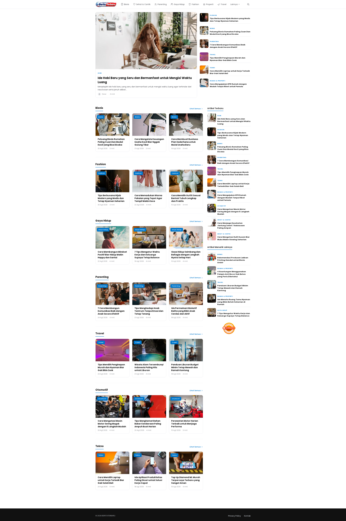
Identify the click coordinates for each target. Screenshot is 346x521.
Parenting (214, 42)
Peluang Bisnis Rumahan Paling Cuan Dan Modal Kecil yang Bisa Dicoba (230, 32)
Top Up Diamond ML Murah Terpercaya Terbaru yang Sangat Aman (185, 480)
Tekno (212, 68)
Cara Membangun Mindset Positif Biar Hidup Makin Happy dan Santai (112, 254)
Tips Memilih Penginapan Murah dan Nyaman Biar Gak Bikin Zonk (227, 59)
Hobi (100, 73)
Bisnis (212, 28)
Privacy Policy (234, 516)
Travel (212, 55)
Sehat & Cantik (223, 220)
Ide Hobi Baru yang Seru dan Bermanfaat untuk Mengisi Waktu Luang (145, 80)
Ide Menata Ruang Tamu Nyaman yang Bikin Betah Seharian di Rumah (233, 302)
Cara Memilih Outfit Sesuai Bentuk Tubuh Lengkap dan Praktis (185, 198)
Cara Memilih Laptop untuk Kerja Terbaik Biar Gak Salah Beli (230, 72)
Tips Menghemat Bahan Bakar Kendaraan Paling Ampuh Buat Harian (147, 423)
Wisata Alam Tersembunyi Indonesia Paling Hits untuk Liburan (148, 367)
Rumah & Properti (217, 81)
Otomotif (102, 399)
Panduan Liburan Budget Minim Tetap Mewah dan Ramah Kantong (185, 367)
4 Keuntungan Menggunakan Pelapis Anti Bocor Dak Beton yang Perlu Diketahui (231, 274)
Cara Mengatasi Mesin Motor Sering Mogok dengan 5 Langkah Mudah (112, 423)
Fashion (213, 15)
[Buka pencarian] (248, 4)
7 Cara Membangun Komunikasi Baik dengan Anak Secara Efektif (227, 45)
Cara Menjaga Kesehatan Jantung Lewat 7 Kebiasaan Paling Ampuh (231, 225)
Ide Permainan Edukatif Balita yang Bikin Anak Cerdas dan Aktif (184, 311)
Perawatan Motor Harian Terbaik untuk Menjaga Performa (184, 423)
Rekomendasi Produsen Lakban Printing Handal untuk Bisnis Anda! (232, 260)
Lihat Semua (195, 108)
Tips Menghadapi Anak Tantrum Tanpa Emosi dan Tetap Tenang (148, 311)
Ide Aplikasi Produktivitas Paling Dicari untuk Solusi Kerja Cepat (148, 480)
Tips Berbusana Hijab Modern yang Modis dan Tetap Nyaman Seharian (230, 19)
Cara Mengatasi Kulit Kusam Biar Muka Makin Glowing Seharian (233, 238)
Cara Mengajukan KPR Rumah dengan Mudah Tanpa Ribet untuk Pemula (228, 85)
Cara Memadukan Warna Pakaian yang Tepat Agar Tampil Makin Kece (148, 198)
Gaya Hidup (103, 230)
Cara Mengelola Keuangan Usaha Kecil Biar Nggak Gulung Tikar (149, 142)
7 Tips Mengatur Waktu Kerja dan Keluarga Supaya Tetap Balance (147, 254)
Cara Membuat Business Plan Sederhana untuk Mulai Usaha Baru (184, 142)
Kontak (247, 516)
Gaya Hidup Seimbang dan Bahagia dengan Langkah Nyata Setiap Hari (185, 254)
